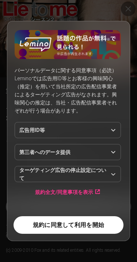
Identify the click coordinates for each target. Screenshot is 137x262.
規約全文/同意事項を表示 (64, 192)
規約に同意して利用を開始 (68, 224)
